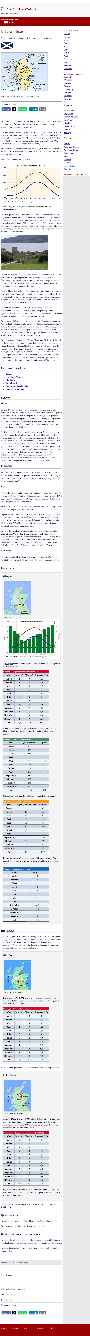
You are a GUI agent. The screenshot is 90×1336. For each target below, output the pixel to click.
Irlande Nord (69, 126)
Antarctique (69, 153)
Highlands (10, 380)
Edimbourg (68, 89)
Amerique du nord (71, 146)
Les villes (10, 377)
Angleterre (68, 113)
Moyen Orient (69, 165)
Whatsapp (22, 109)
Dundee (67, 86)
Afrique (67, 143)
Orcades (45, 498)
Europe (27, 96)
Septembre (68, 59)
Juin (65, 49)
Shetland (17, 498)
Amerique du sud (71, 149)
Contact (27, 1328)
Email (42, 109)
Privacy (52, 1328)
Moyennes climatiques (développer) (14, 1262)
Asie (66, 156)
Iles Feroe (68, 119)
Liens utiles (40, 1328)
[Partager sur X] (14, 109)
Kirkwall (67, 98)
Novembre (68, 65)
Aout (66, 55)
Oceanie (67, 169)
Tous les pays (6, 1299)
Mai (65, 46)
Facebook (6, 109)
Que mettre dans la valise (17, 386)
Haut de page (6, 1275)
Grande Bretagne (71, 116)
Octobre (67, 62)
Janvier (67, 33)
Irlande (67, 123)
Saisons (9, 373)
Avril (66, 43)
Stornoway (68, 105)
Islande (67, 129)
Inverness (68, 95)
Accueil (16, 96)
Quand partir (12, 383)
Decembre (68, 68)
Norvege (67, 132)
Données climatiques (15, 389)
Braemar (4, 460)
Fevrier (67, 36)
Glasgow (19, 377)
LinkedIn (33, 109)
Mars (66, 39)
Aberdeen (68, 79)
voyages (18, 8)
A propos (15, 1328)
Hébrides (55, 498)
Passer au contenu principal (11, 1)
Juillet (66, 52)
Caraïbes (67, 159)
